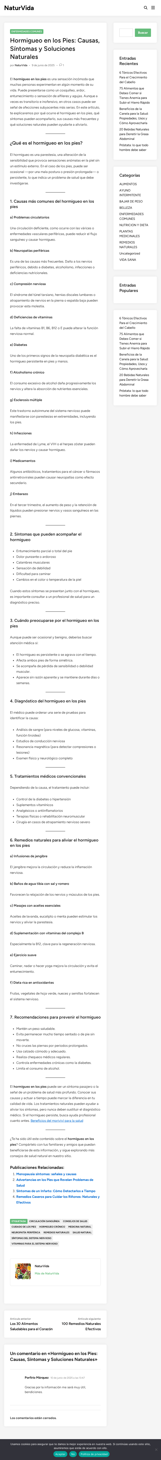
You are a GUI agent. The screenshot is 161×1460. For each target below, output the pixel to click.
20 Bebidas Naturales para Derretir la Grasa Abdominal (134, 134)
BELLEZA (125, 208)
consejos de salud (75, 1221)
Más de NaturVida (47, 1273)
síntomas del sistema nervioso (31, 1238)
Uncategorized (129, 253)
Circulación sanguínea (44, 1221)
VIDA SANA (127, 260)
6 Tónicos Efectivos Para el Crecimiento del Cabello (133, 77)
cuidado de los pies (24, 1226)
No (73, 1454)
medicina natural (79, 1226)
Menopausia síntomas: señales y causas (46, 1174)
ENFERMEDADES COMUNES (26, 31)
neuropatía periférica (26, 1232)
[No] (156, 1450)
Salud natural (82, 1232)
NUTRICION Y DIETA (133, 225)
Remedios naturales (56, 1232)
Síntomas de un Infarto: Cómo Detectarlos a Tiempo (55, 1191)
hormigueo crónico (52, 1226)
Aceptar (60, 1454)
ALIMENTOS (128, 184)
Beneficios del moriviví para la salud (57, 1121)
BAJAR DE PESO (131, 201)
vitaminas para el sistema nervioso (35, 1243)
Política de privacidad (94, 1454)
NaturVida (19, 8)
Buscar (143, 32)
